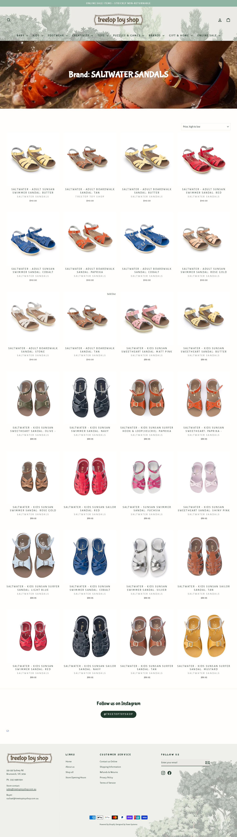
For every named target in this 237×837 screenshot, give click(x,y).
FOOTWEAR (56, 35)
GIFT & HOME (179, 35)
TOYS (102, 35)
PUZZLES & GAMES (127, 35)
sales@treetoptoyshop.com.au (21, 789)
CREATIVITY (81, 35)
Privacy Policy (106, 777)
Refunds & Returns (109, 772)
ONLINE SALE (207, 35)
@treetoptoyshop (118, 714)
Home (69, 761)
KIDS (37, 35)
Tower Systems (131, 824)
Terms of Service (108, 783)
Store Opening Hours (76, 777)
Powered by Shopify (107, 824)
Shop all (70, 772)
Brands (155, 35)
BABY (21, 35)
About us (70, 767)
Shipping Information (110, 767)
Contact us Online (108, 761)
